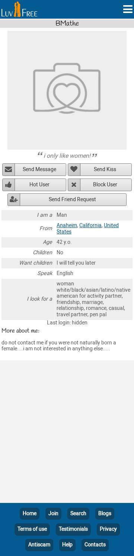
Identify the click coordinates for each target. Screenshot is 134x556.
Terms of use (32, 529)
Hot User (39, 184)
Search (78, 513)
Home (29, 513)
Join (53, 513)
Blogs (104, 513)
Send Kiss (105, 169)
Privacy (108, 529)
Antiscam (39, 545)
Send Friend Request (72, 199)
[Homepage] (19, 9)
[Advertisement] (67, 433)
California (90, 225)
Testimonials (73, 529)
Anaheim (67, 225)
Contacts (95, 545)
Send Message (39, 169)
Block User (105, 184)
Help (67, 545)
